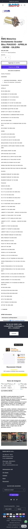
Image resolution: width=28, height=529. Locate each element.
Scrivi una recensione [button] (14, 374)
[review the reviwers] (10, 355)
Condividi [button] (4, 309)
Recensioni (6, 481)
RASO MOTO (13, 518)
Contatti (14, 333)
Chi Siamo (5, 472)
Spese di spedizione (12, 52)
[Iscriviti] (23, 490)
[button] (2, 5)
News (4, 478)
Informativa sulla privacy (15, 522)
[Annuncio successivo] (25, 1)
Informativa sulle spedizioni (12, 527)
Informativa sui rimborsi (16, 520)
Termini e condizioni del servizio (14, 524)
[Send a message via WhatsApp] (25, 521)
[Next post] (25, 386)
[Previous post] (3, 386)
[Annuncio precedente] (2, 1)
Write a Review (18, 344)
